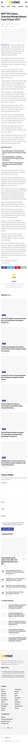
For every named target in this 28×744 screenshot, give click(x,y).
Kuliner (3, 710)
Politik (16, 699)
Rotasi (7, 24)
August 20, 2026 (5, 467)
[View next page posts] (15, 681)
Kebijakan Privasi (5, 721)
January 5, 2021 (16, 24)
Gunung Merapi (6, 262)
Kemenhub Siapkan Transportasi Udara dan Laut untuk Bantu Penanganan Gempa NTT (14, 152)
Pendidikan (18, 697)
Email (3, 509)
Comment (4, 482)
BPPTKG (7, 260)
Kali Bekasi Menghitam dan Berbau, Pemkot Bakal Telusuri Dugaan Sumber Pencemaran (13, 158)
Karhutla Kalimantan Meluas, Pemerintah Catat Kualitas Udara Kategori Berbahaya (11, 406)
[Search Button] (26, 2)
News (3, 6)
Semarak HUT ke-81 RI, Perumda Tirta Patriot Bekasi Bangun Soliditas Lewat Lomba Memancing (13, 463)
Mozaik (17, 691)
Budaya (3, 691)
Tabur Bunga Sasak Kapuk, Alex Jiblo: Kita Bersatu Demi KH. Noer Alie (9, 561)
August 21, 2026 (5, 324)
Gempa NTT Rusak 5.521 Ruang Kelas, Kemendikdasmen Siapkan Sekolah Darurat (12, 164)
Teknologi (17, 704)
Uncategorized (19, 706)
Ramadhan (17, 702)
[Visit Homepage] (14, 2)
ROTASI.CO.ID (5, 45)
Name (3, 502)
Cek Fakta (3, 693)
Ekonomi (20, 6)
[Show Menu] (2, 2)
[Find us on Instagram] (4, 728)
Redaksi (3, 717)
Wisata (17, 708)
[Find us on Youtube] (11, 728)
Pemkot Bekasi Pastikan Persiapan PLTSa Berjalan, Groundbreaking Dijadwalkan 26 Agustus (12, 434)
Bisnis (14, 6)
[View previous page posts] (12, 681)
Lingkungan (18, 689)
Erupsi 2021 (14, 260)
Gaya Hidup (4, 699)
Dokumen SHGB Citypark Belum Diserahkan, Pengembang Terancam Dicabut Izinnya (15, 572)
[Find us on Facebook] (1, 728)
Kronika (3, 708)
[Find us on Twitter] (7, 728)
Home (2, 11)
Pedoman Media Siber (7, 719)
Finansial (3, 697)
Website (3, 516)
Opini (8, 6)
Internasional (4, 704)
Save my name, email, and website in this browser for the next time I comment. (13, 523)
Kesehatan (4, 706)
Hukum (3, 702)
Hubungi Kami (5, 723)
